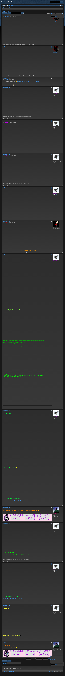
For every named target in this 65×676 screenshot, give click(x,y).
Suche (61, 2)
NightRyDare (55, 21)
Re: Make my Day (5, 15)
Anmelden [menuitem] (62, 5)
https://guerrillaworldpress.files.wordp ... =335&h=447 (12, 598)
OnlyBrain (55, 93)
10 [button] (56, 13)
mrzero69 (54, 513)
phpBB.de (36, 674)
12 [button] (59, 13)
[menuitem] (50, 671)
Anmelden (8, 7)
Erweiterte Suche (62, 2)
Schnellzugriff (8, 5)
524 (56, 127)
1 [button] (54, 13)
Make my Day (5, 11)
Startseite (4, 5)
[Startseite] (4, 1)
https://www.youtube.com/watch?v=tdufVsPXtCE (12, 500)
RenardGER (55, 78)
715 (56, 227)
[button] (51, 13)
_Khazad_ (6, 222)
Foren (12, 5)
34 (56, 53)
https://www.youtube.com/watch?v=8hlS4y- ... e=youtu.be (28, 81)
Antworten (5, 13)
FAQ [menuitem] (60, 5)
